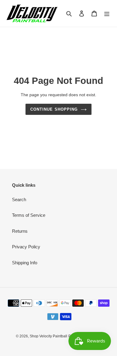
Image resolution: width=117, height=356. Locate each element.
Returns (20, 231)
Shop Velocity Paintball (48, 336)
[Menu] (106, 13)
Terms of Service (28, 215)
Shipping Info (24, 262)
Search (19, 199)
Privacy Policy (26, 246)
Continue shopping (54, 109)
